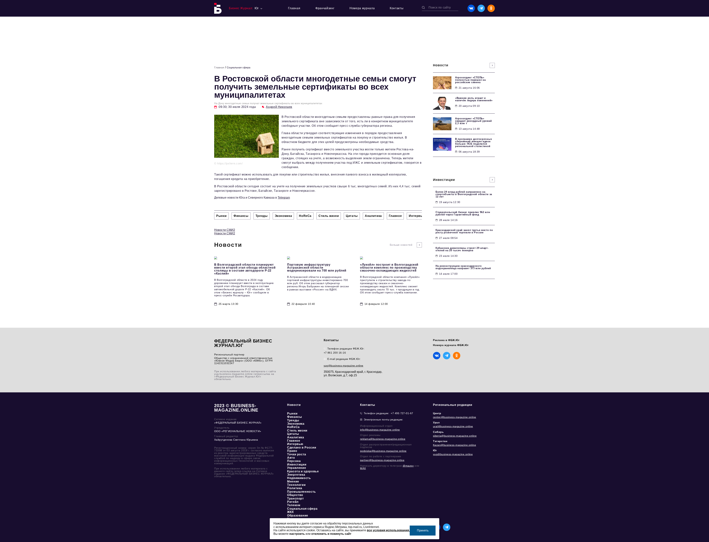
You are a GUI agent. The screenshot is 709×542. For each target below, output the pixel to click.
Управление (296, 467)
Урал (436, 422)
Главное (293, 440)
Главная (294, 8)
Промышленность (301, 491)
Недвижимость (299, 478)
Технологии (296, 484)
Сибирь (438, 431)
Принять (423, 530)
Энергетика (296, 474)
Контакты (396, 8)
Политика (294, 488)
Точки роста (296, 454)
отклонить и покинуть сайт (331, 533)
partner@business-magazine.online (382, 460)
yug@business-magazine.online (343, 365)
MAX (363, 468)
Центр (437, 413)
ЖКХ (290, 512)
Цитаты (293, 433)
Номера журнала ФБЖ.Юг (451, 345)
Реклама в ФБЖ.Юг (446, 340)
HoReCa (293, 427)
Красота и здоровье (303, 471)
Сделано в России (301, 447)
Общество (295, 495)
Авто (291, 457)
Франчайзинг (324, 8)
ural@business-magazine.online (453, 426)
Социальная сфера (238, 67)
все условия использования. (388, 530)
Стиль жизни (297, 430)
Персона (294, 461)
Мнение (293, 481)
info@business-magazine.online (380, 429)
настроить (297, 533)
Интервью (295, 444)
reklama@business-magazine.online (382, 438)
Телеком (293, 505)
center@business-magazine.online (454, 417)
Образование (297, 515)
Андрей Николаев (279, 106)
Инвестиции (296, 464)
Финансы (294, 416)
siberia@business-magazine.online (455, 435)
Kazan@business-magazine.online (454, 445)
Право (292, 450)
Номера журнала (362, 8)
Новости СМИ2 (224, 229)
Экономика (295, 423)
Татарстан (440, 441)
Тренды (293, 420)
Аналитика (295, 437)
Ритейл (293, 501)
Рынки (292, 413)
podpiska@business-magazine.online (383, 450)
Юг (435, 450)
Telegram (284, 197)
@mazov (408, 465)
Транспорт (295, 498)
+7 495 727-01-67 (402, 413)
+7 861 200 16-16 (335, 352)
